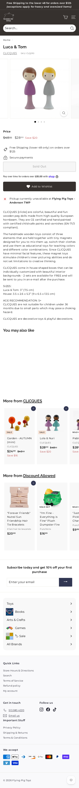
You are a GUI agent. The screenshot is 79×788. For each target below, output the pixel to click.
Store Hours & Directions (18, 670)
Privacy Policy (11, 727)
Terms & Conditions (15, 737)
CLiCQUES (10, 53)
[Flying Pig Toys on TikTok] (55, 709)
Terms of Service (13, 680)
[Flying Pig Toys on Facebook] (48, 709)
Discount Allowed (39, 476)
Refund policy (12, 685)
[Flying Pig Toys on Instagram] (41, 709)
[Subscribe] (65, 582)
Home (6, 40)
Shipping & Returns (15, 732)
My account (10, 690)
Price (7, 131)
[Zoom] (63, 113)
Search (7, 675)
